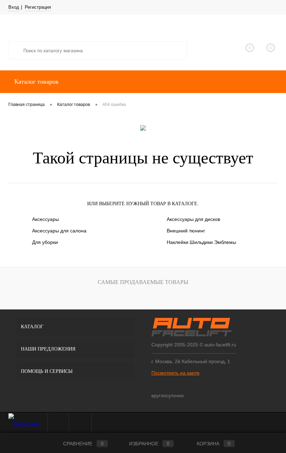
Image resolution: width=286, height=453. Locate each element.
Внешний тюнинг (186, 230)
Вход (13, 7)
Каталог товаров (36, 81)
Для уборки (45, 242)
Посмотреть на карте (175, 373)
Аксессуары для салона (59, 230)
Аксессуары (45, 219)
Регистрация (38, 7)
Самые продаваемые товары (143, 282)
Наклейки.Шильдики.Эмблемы (201, 242)
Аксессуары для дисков (193, 219)
